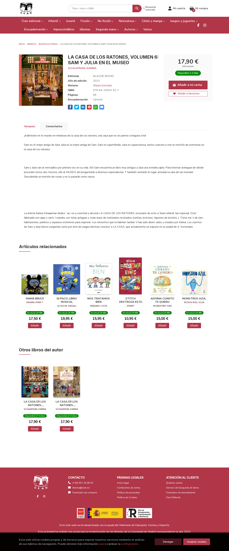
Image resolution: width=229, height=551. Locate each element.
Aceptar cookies (196, 541)
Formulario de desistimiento (180, 492)
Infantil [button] (53, 21)
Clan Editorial (173, 497)
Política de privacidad (128, 492)
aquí (101, 544)
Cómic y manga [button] (152, 21)
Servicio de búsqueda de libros (182, 487)
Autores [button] (130, 29)
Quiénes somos (174, 482)
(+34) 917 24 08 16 (82, 482)
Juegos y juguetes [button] (183, 21)
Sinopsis (29, 126)
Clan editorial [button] (31, 21)
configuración (129, 544)
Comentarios (54, 126)
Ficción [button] (86, 21)
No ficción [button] (105, 21)
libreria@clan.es (81, 487)
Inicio (22, 44)
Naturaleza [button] (127, 21)
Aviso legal (123, 482)
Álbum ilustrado (48, 44)
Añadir (35, 325)
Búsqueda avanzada (151, 8)
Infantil (31, 44)
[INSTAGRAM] (205, 25)
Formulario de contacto (84, 492)
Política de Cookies (127, 497)
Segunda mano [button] (106, 29)
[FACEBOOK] (198, 25)
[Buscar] (137, 8)
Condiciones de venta (128, 487)
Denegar (168, 541)
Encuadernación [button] (35, 29)
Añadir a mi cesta (189, 85)
